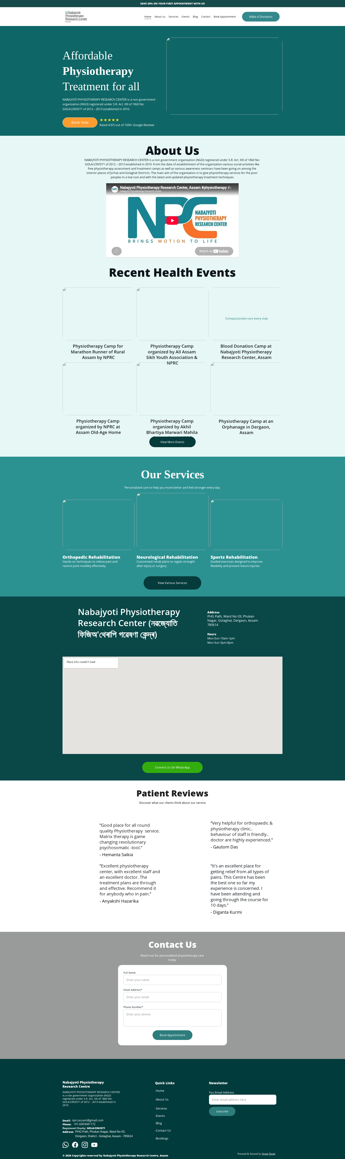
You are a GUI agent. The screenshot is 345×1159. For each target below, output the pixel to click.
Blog (195, 16)
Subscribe (222, 1111)
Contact (205, 16)
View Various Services (172, 583)
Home (147, 16)
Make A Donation (260, 17)
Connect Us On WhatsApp (172, 767)
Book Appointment (225, 16)
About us (160, 16)
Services (173, 16)
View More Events (172, 442)
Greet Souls (268, 1153)
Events (186, 16)
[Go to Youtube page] (94, 1145)
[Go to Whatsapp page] (66, 1145)
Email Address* (132, 990)
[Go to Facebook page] (75, 1145)
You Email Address (221, 1092)
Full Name (129, 972)
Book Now (80, 122)
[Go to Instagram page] (85, 1145)
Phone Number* (133, 1007)
